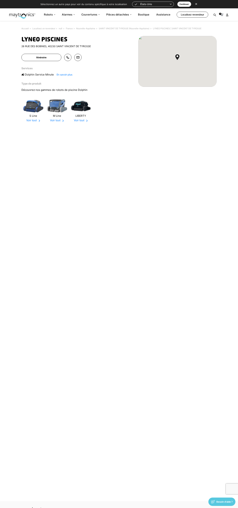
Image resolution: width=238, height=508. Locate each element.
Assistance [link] (163, 14)
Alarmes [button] (67, 14)
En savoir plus (64, 74)
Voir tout (31, 120)
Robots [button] (48, 14)
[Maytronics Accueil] (22, 13)
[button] (153, 4)
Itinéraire (41, 57)
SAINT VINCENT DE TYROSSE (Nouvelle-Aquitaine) (124, 28)
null (60, 28)
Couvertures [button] (89, 14)
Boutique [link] (143, 14)
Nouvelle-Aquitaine (85, 28)
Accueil (25, 28)
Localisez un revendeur (43, 28)
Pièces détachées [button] (117, 14)
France (69, 28)
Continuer (184, 4)
